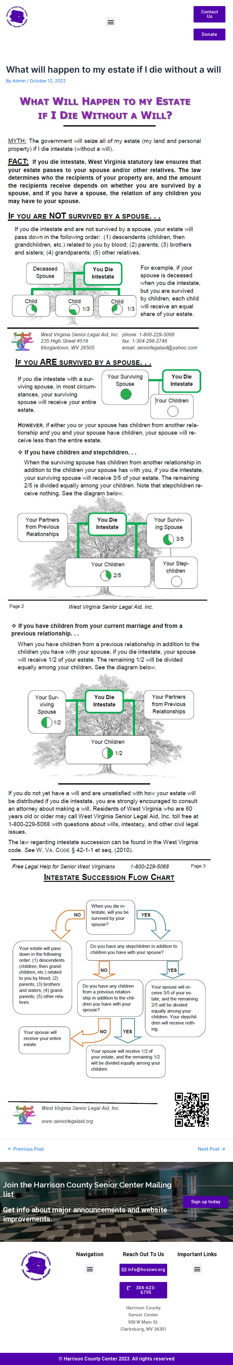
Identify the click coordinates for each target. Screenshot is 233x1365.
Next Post (211, 1149)
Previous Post (26, 1149)
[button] (111, 22)
